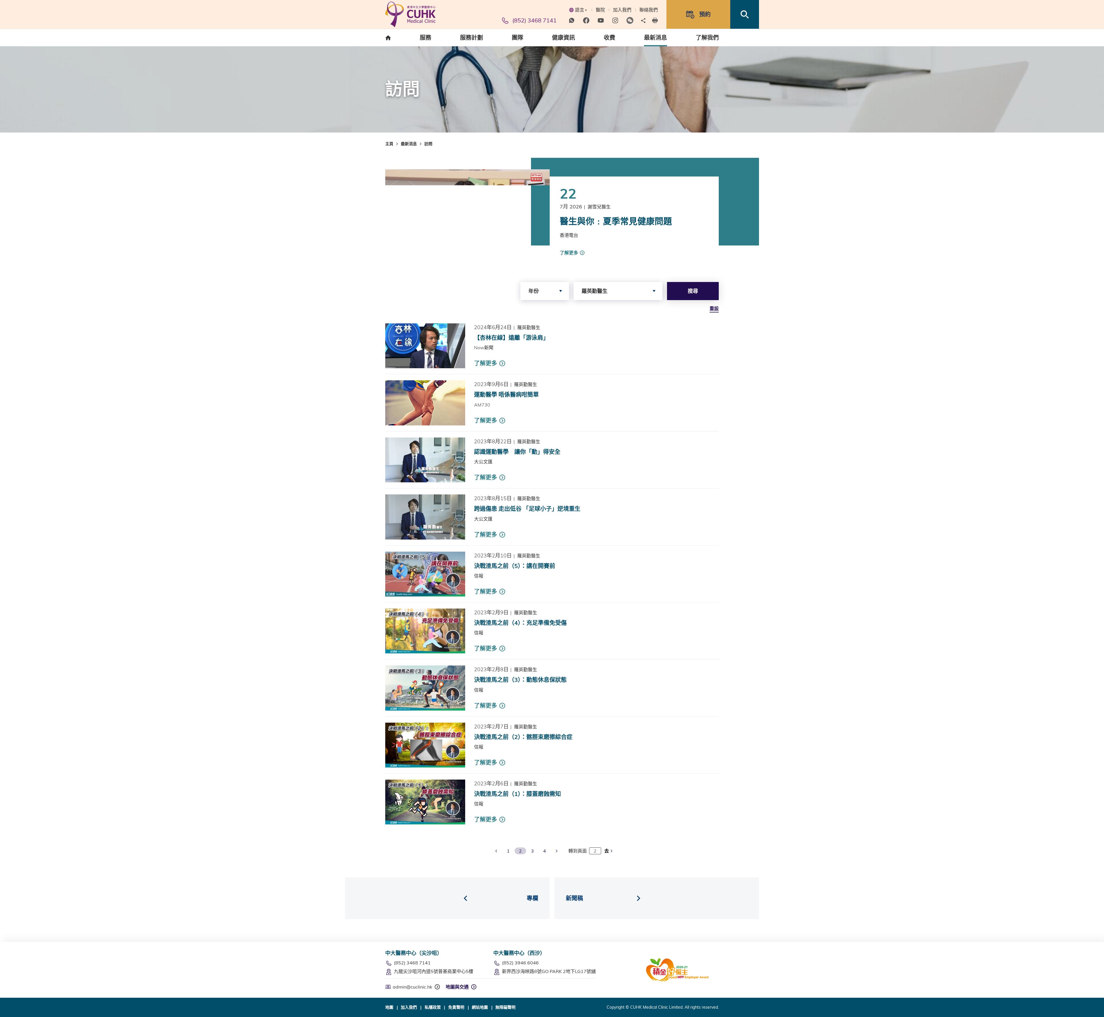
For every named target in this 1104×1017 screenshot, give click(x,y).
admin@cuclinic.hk (412, 987)
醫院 (600, 10)
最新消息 (409, 143)
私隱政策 (433, 1007)
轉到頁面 (577, 851)
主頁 (389, 143)
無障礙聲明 (505, 1007)
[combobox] (544, 291)
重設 (714, 308)
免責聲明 (456, 1007)
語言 (579, 10)
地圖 (389, 1007)
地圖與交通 (457, 987)
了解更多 (569, 253)
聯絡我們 (648, 10)
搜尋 (693, 291)
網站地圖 (480, 1007)
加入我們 (622, 10)
